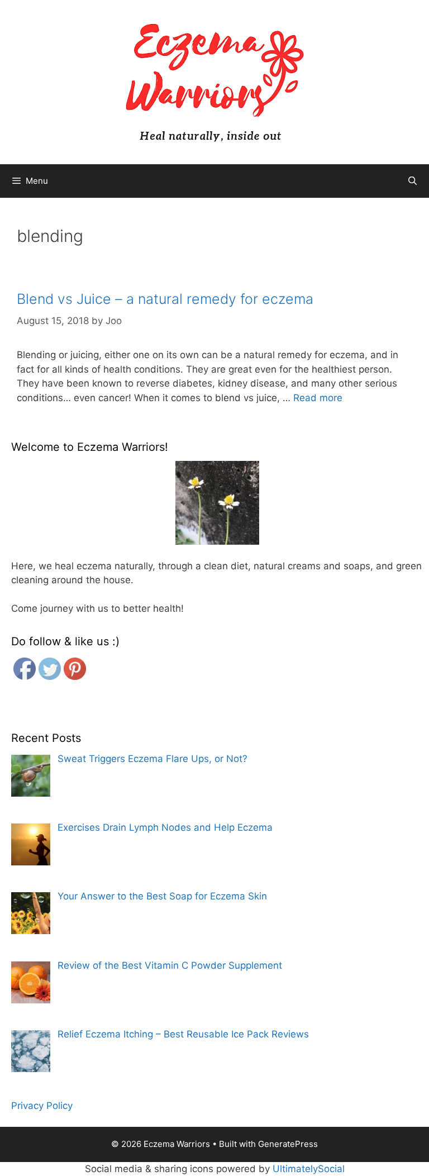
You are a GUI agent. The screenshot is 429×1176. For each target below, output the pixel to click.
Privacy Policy (42, 1105)
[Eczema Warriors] (214, 81)
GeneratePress (288, 1144)
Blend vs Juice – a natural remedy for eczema (165, 299)
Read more (317, 397)
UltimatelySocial (309, 1168)
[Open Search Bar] (412, 181)
